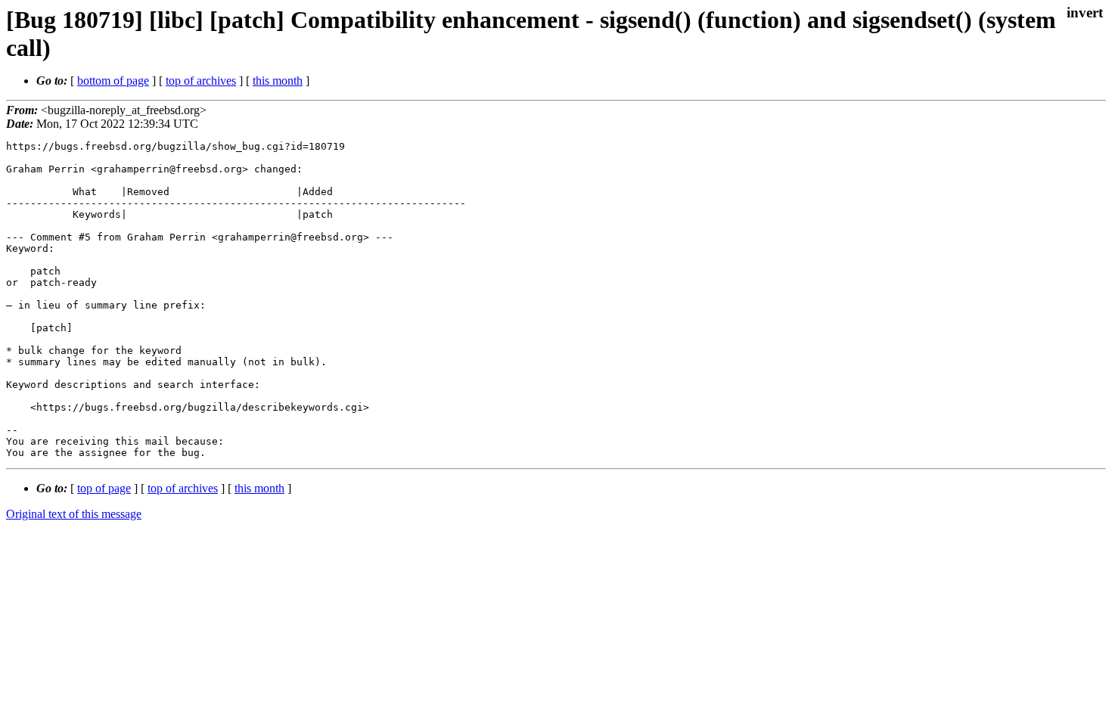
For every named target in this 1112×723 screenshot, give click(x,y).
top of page (104, 488)
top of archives (201, 80)
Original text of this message (73, 513)
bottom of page (113, 80)
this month (278, 80)
